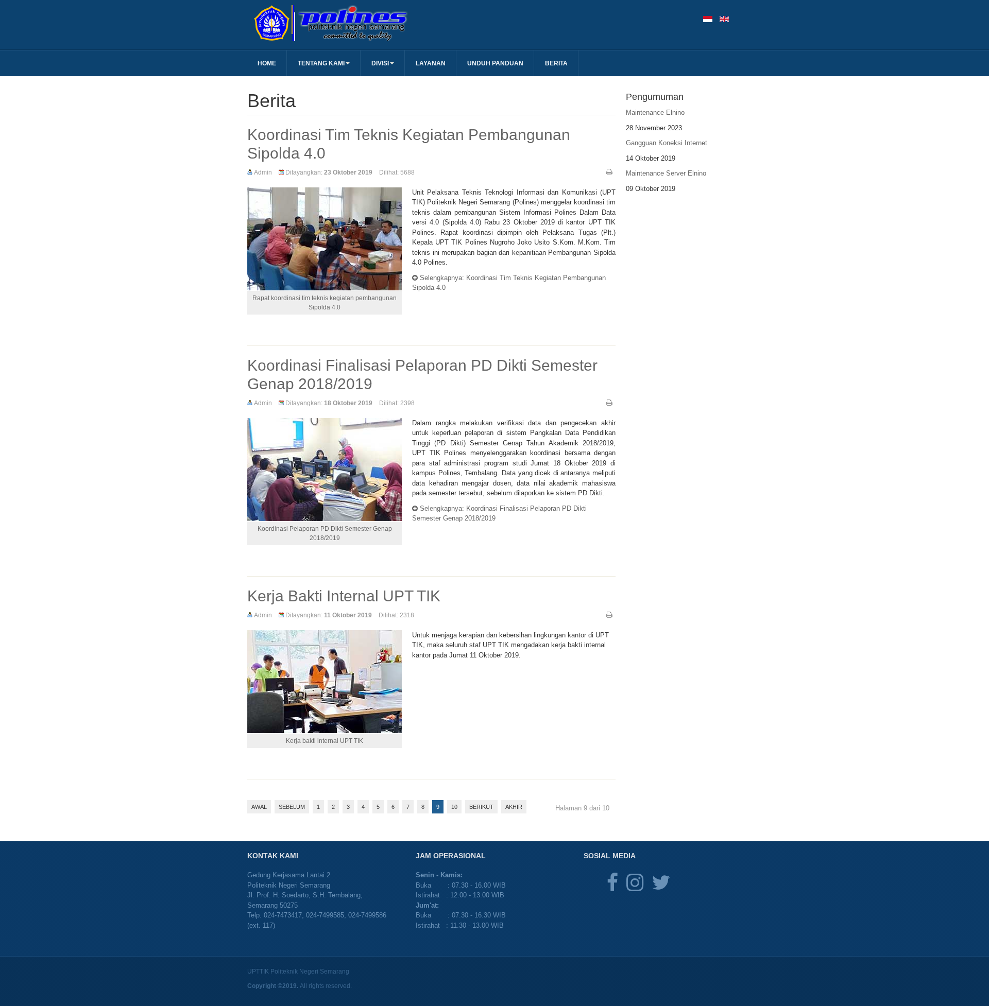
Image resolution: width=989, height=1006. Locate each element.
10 (454, 807)
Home (267, 63)
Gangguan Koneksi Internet (666, 143)
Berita (556, 63)
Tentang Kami (321, 63)
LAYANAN (431, 63)
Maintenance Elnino (655, 112)
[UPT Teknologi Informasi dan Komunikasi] (370, 23)
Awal (259, 807)
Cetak (609, 172)
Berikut (481, 807)
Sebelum (292, 807)
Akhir (513, 807)
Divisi (380, 63)
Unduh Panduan (495, 63)
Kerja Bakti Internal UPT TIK (343, 595)
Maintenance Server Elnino (666, 173)
